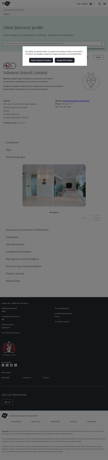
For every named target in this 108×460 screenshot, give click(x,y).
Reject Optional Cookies (41, 60)
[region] (54, 56)
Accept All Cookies (64, 60)
